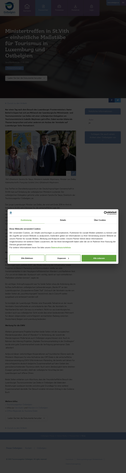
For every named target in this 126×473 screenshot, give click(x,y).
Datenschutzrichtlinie (61, 247)
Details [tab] (63, 220)
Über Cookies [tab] (100, 220)
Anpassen (61, 258)
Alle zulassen (99, 258)
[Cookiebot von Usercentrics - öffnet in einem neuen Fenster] (106, 213)
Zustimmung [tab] (26, 220)
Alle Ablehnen (27, 258)
